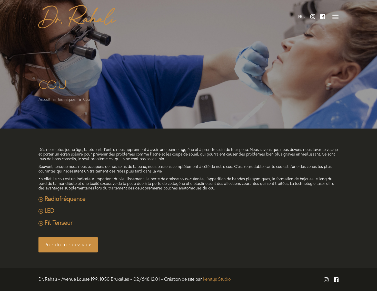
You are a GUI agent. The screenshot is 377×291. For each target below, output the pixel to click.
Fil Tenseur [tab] (59, 223)
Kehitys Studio (217, 279)
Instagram (312, 16)
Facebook (322, 16)
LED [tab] (49, 211)
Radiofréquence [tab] (65, 199)
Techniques (67, 100)
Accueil (44, 100)
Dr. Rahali (77, 19)
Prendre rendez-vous (68, 245)
